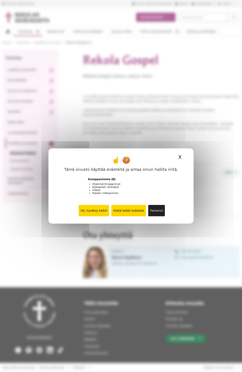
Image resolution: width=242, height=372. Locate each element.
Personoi (156, 210)
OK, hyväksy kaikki (94, 210)
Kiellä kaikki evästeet (128, 210)
